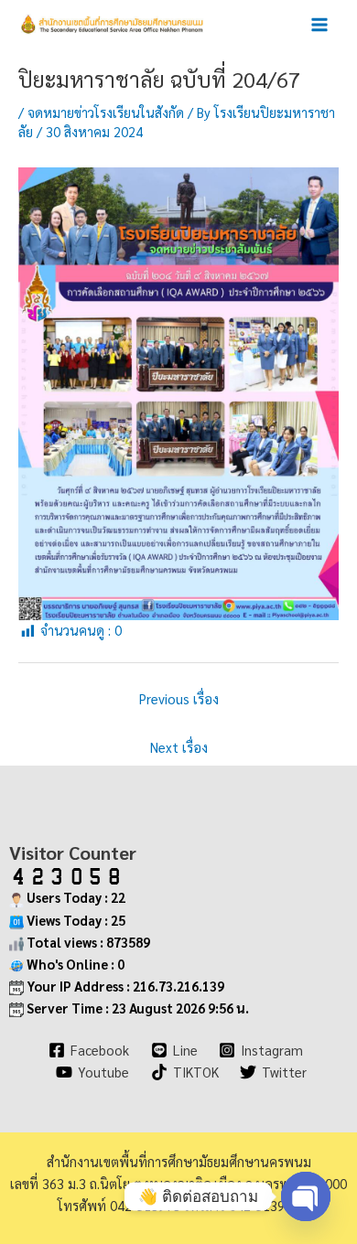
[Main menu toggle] (319, 24)
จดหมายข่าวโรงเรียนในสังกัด (105, 112)
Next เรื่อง (179, 747)
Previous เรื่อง (179, 698)
